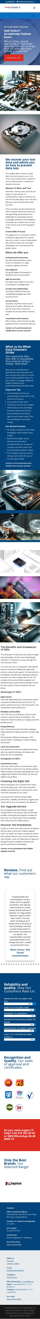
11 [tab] (1, 964)
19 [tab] (21, 964)
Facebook (10, 1261)
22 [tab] (28, 964)
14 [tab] (9, 964)
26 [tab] (38, 964)
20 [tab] (23, 964)
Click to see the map (14, 1244)
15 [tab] (11, 964)
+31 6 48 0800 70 (27, 1282)
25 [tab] (36, 964)
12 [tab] (4, 964)
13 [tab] (6, 964)
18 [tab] (18, 964)
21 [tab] (26, 964)
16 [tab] (14, 964)
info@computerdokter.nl (15, 1270)
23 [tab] (31, 964)
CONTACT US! (14, 58)
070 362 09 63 (12, 1277)
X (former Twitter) (13, 1264)
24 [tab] (33, 964)
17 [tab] (16, 964)
